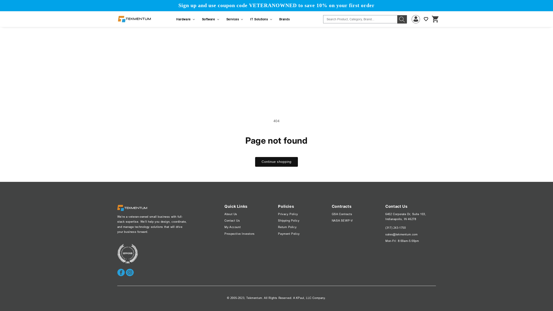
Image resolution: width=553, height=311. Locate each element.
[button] (186, 19)
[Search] (402, 19)
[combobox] (365, 19)
